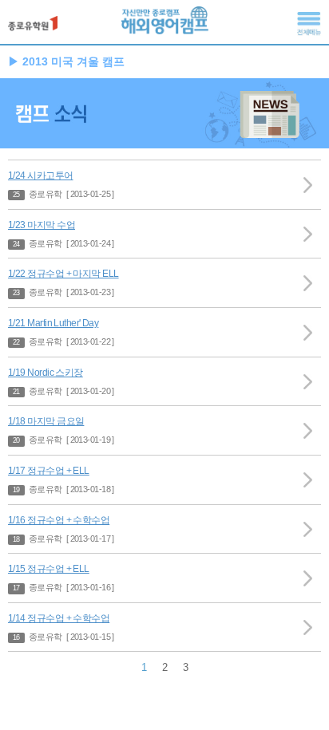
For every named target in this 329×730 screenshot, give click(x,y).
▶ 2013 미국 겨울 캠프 (66, 61)
